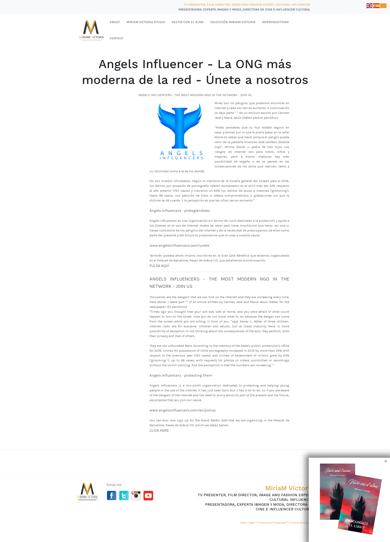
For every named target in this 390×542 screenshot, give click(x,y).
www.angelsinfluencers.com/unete (179, 245)
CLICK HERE (159, 430)
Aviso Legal (247, 522)
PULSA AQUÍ (159, 266)
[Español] (376, 5)
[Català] (383, 5)
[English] (369, 5)
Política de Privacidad (272, 522)
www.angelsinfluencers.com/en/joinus (183, 410)
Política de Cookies (301, 522)
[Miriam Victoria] (91, 30)
